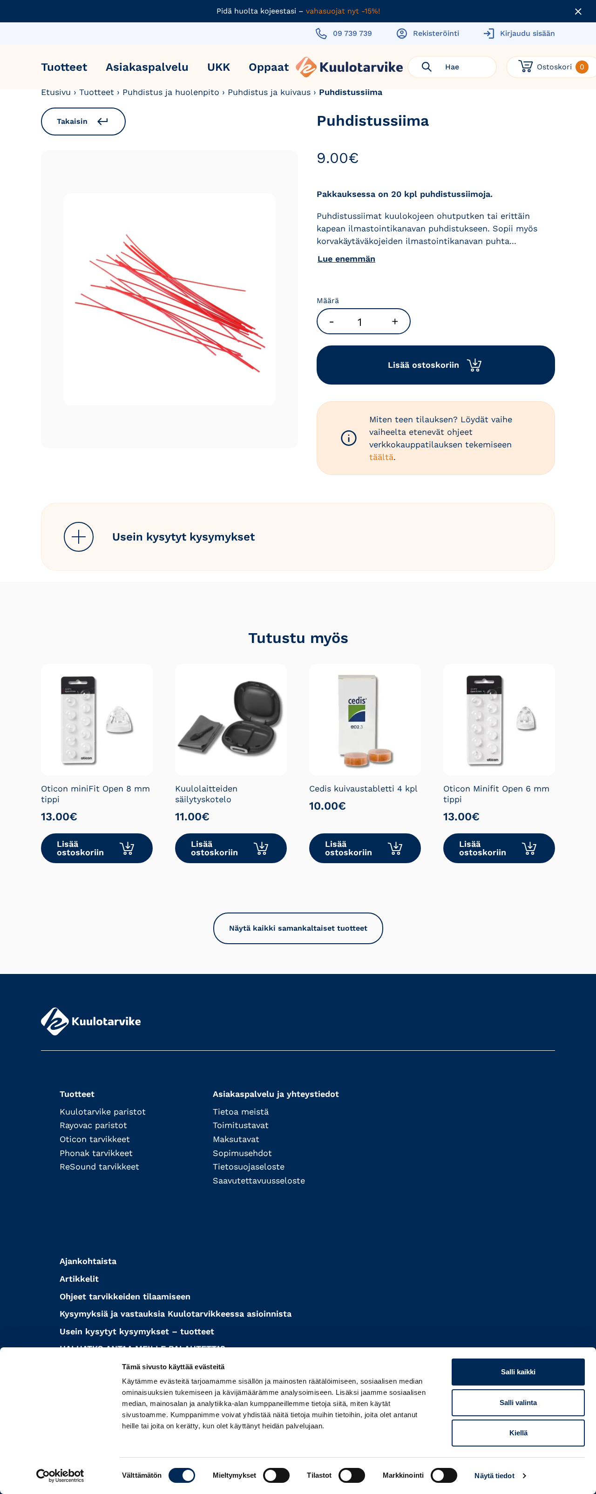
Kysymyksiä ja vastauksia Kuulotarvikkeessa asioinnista (175, 1313)
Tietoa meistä (241, 1111)
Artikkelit (79, 1279)
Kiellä (518, 1433)
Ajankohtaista (88, 1261)
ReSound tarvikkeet (99, 1166)
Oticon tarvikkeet (95, 1139)
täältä (381, 457)
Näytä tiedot (494, 1476)
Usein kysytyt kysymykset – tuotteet (137, 1331)
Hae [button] (452, 66)
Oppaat (269, 67)
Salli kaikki (518, 1372)
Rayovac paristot (93, 1125)
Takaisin (72, 121)
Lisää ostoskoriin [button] (80, 848)
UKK (218, 67)
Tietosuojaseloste (248, 1166)
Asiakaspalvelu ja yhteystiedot (276, 1094)
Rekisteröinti (436, 33)
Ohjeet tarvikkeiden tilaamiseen (125, 1296)
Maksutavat (236, 1139)
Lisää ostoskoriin (423, 365)
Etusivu (56, 92)
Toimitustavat (241, 1125)
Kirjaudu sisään (527, 33)
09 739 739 (352, 33)
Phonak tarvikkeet (96, 1153)
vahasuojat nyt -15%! (343, 11)
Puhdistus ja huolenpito (170, 92)
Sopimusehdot (242, 1153)
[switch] (276, 1475)
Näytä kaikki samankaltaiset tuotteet (298, 928)
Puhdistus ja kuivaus (269, 92)
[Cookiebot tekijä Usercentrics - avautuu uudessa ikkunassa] (60, 1476)
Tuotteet (64, 67)
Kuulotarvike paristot (103, 1111)
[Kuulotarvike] (349, 67)
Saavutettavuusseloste (259, 1180)
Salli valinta (518, 1402)
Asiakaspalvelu (147, 67)
